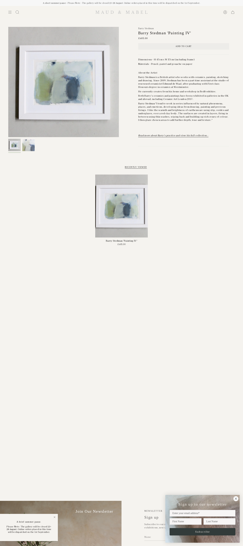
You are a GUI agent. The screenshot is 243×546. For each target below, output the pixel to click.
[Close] (54, 517)
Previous (8, 82)
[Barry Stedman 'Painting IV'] (121, 206)
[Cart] (233, 12)
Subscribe (202, 531)
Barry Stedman (146, 28)
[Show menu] (10, 12)
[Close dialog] (235, 498)
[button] (17, 12)
